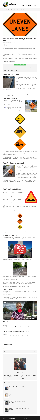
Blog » (12, 8)
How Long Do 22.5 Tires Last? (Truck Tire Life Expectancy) (18, 402)
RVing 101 (34, 5)
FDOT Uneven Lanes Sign (8, 68)
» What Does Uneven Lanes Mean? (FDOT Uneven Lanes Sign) (13, 9)
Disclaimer (9, 417)
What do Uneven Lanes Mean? (9, 67)
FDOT (6, 107)
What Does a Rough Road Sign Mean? (27, 67)
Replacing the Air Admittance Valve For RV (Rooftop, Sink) (19, 394)
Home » (9, 8)
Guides (26, 5)
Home (23, 5)
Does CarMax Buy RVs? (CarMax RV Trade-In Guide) (19, 386)
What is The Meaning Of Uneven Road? (10, 70)
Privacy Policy (5, 417)
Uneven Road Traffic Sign (25, 68)
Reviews (30, 5)
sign (11, 297)
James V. (14, 42)
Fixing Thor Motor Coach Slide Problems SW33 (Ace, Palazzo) (19, 409)
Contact (13, 417)
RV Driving (15, 8)
